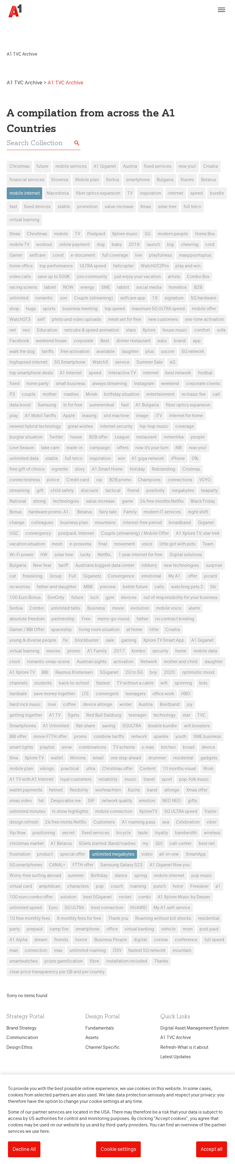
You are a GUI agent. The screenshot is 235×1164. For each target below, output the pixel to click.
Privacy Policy (60, 485)
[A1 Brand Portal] (13, 11)
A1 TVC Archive (25, 83)
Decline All (24, 1149)
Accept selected (162, 695)
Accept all (211, 1149)
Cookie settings (118, 1149)
